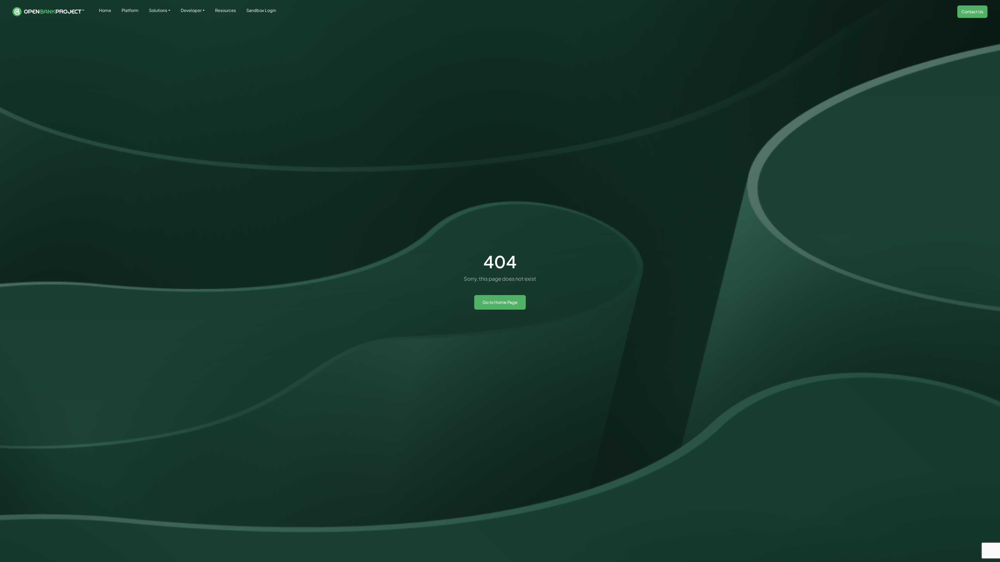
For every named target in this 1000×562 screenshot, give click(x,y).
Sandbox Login (261, 10)
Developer (191, 10)
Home (105, 10)
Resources (225, 10)
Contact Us (972, 11)
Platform (130, 10)
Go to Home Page (500, 302)
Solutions (158, 10)
